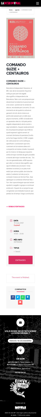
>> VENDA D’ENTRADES (15, 207)
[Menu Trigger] (38, 3)
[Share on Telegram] (27, 297)
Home (11, 10)
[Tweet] (18, 297)
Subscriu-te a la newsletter (20, 341)
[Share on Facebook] (13, 297)
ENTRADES (18, 242)
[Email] (20, 302)
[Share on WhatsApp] (23, 297)
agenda (17, 10)
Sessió (17, 252)
